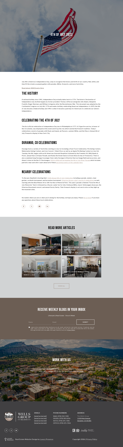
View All (61, 286)
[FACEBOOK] (6, 430)
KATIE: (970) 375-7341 (61, 420)
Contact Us (61, 380)
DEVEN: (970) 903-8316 (61, 418)
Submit (85, 322)
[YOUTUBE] (16, 430)
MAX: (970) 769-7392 (61, 416)
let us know (87, 197)
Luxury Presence (46, 439)
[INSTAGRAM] (11, 430)
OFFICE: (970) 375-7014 (62, 423)
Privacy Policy (71, 330)
